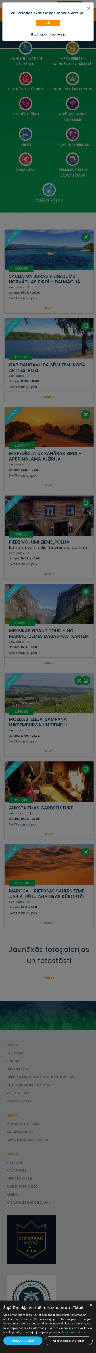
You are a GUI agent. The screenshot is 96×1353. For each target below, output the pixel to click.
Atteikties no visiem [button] (68, 1341)
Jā (48, 23)
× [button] (91, 1305)
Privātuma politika (74, 1332)
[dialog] (48, 1327)
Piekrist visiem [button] (22, 1341)
